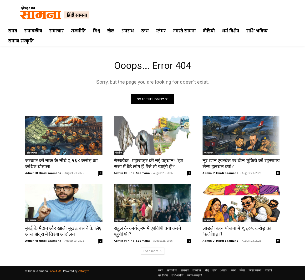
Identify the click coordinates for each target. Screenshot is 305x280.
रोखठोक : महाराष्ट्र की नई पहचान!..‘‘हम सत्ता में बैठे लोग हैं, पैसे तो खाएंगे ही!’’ (148, 163)
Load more (150, 251)
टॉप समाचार (32, 152)
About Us (55, 271)
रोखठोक (118, 152)
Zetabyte (83, 271)
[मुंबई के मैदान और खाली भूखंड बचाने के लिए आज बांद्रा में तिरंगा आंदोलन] (63, 203)
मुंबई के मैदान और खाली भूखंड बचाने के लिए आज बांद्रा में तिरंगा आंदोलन (63, 231)
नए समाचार (208, 152)
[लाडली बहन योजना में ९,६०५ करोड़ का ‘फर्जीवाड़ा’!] (241, 203)
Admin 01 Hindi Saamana (43, 173)
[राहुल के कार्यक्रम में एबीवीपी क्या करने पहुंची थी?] (152, 203)
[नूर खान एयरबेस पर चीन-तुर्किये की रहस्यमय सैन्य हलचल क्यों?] (241, 135)
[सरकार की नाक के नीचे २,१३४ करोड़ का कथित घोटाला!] (63, 135)
